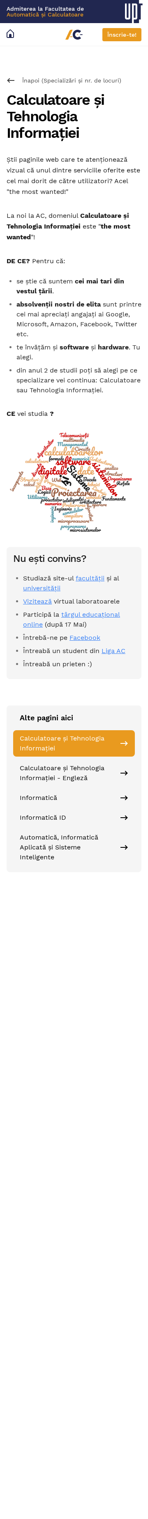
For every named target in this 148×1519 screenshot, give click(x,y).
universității (41, 588)
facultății (90, 578)
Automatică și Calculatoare (45, 14)
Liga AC (113, 651)
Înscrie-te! (121, 34)
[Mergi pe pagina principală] (12, 34)
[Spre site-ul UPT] (136, 11)
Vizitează (37, 601)
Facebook (84, 638)
